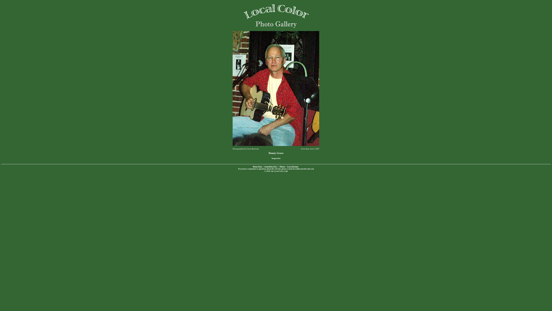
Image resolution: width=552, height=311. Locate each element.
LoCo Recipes (292, 166)
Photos (282, 166)
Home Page (257, 166)
